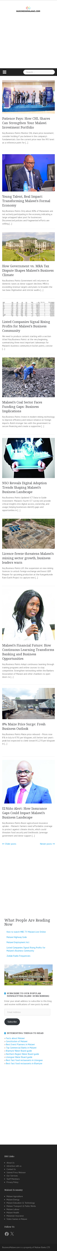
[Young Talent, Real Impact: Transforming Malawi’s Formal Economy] (28, 172)
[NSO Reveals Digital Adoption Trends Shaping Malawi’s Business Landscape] (28, 457)
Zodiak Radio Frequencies (18, 955)
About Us (10, 1162)
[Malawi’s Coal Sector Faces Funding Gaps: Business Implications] (28, 377)
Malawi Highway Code (17, 937)
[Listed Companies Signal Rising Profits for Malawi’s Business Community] (28, 309)
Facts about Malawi (15, 1038)
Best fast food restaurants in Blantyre (24, 1063)
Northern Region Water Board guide (22, 1054)
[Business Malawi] (28, 8)
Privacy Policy (12, 1182)
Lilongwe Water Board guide (19, 1057)
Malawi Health (13, 1212)
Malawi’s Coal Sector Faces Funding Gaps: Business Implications (22, 406)
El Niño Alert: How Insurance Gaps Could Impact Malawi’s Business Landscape (24, 813)
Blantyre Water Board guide (19, 1050)
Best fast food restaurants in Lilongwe (24, 1060)
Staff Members (13, 1179)
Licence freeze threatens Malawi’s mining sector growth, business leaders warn (28, 558)
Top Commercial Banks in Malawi (21, 1047)
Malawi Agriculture (15, 1196)
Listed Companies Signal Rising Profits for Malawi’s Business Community (26, 326)
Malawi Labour (13, 1209)
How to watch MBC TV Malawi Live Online (26, 931)
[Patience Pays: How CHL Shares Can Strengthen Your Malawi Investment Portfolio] (28, 96)
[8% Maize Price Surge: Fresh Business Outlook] (28, 703)
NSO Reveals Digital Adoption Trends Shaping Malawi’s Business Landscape (24, 487)
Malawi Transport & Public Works (21, 1206)
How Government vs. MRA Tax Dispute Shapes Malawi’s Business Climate (28, 270)
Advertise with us (14, 1166)
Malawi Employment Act (18, 942)
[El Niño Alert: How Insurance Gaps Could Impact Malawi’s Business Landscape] (28, 781)
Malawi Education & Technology (21, 1202)
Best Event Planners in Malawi (20, 1044)
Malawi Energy (13, 1199)
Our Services (12, 1175)
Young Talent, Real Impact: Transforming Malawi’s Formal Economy (26, 201)
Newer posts (46, 843)
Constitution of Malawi (16, 1041)
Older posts (10, 843)
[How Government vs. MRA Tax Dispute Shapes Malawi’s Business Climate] (28, 246)
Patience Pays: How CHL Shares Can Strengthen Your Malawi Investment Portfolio (26, 123)
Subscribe (12, 1021)
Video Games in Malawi (17, 1219)
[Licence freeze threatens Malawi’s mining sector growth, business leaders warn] (28, 533)
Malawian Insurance (15, 1215)
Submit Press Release (16, 1172)
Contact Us (11, 1169)
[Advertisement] (28, 45)
